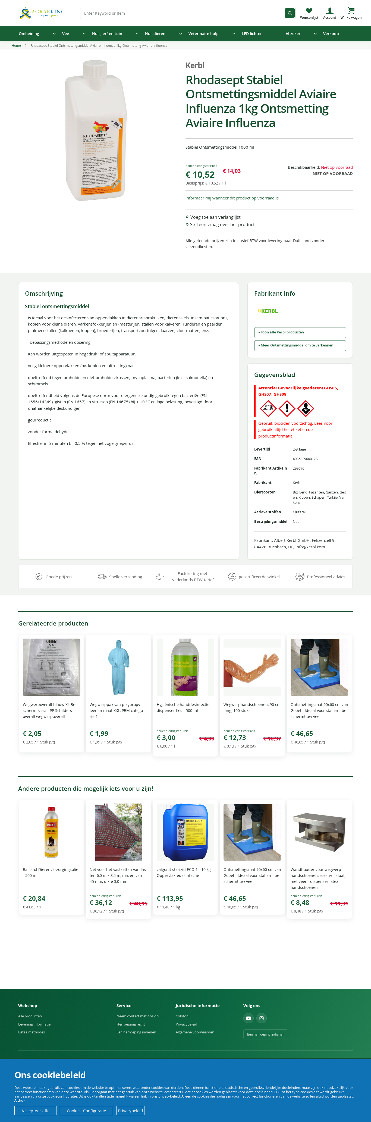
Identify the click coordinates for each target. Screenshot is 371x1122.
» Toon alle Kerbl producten (281, 332)
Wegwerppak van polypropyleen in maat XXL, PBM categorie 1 (117, 710)
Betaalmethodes (31, 1032)
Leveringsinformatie (34, 1024)
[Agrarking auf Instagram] (261, 1018)
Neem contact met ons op (138, 1016)
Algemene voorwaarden (195, 1032)
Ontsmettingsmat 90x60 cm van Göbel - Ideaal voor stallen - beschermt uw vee (319, 710)
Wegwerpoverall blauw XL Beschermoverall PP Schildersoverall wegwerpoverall (50, 710)
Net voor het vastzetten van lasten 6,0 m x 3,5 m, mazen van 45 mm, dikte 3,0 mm (118, 875)
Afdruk (19, 1100)
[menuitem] (35, 33)
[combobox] (188, 13)
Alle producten (30, 1016)
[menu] (185, 33)
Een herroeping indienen (136, 1032)
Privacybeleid (186, 1024)
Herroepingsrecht (131, 1024)
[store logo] (43, 13)
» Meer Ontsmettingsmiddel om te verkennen (295, 345)
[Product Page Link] (51, 694)
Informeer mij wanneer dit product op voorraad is (232, 198)
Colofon (182, 1016)
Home (16, 45)
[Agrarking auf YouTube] (248, 1018)
